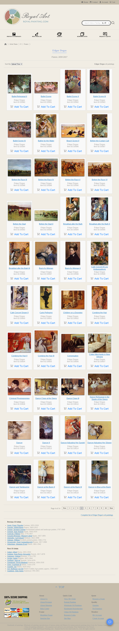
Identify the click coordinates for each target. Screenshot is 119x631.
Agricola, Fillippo (13, 534)
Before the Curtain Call (99, 141)
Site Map (67, 618)
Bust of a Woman (46, 268)
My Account (97, 615)
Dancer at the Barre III (73, 487)
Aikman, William (13, 540)
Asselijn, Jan (12, 567)
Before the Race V (72, 180)
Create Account (98, 618)
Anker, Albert (12, 552)
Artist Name (14, 44)
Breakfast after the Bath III (19, 268)
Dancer (19, 443)
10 (106, 508)
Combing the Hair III (46, 356)
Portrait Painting (70, 602)
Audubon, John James (15, 571)
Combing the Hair (99, 313)
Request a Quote (99, 599)
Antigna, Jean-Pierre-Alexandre (18, 554)
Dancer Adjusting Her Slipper (100, 443)
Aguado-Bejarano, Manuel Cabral (19, 536)
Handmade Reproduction (73, 609)
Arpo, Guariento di (14, 565)
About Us (43, 599)
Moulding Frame (46, 615)
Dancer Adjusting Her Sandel (73, 443)
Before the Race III (19, 180)
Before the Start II (46, 224)
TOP (61, 587)
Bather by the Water (46, 141)
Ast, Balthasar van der (15, 569)
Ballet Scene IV (19, 141)
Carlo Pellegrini (46, 313)
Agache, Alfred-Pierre (15, 527)
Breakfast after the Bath (72, 224)
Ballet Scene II (73, 96)
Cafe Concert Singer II (19, 313)
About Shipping (46, 605)
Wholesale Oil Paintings (73, 605)
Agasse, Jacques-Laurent (16, 530)
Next (111, 508)
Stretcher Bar (45, 618)
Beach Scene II (73, 141)
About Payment (46, 602)
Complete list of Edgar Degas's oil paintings (97, 515)
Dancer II (46, 443)
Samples (96, 605)
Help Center (44, 609)
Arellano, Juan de (13, 560)
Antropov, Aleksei (14, 556)
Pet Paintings (97, 609)
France (26, 44)
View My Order (70, 599)
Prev (64, 508)
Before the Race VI (99, 180)
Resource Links (70, 615)
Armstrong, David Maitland (17, 562)
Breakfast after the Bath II (99, 224)
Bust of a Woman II (73, 268)
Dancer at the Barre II (46, 487)
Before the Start (19, 224)
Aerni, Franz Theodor (15, 525)
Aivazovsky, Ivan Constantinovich (20, 542)
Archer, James (12, 558)
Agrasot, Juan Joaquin (15, 532)
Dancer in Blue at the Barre (99, 487)
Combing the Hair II (19, 356)
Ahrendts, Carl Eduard (15, 538)
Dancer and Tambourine (19, 487)
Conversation (72, 356)
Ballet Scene (46, 96)
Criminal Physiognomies (19, 398)
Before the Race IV (46, 180)
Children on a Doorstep (72, 313)
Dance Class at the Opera (46, 398)
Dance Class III (73, 398)
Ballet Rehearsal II (19, 96)
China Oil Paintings (71, 612)
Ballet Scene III (99, 96)
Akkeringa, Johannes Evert (17, 544)
